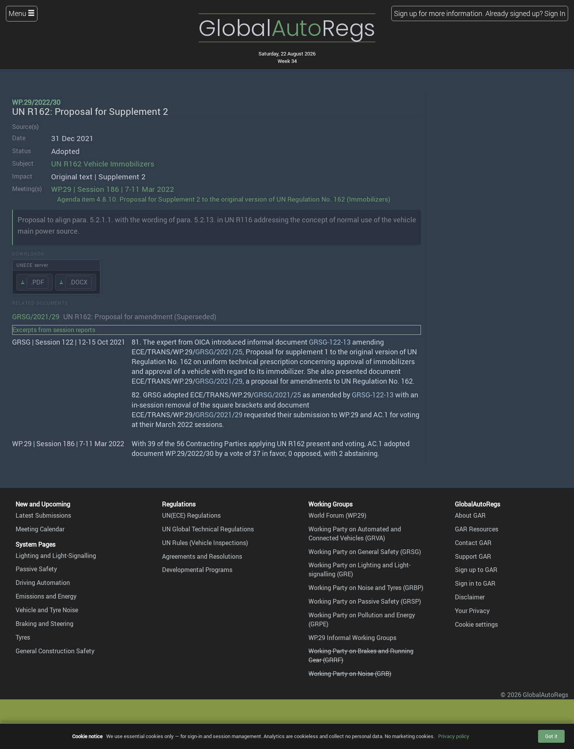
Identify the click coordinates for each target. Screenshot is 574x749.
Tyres (23, 637)
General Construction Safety (55, 651)
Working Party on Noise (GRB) (349, 673)
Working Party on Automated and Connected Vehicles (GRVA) (354, 533)
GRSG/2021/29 (35, 316)
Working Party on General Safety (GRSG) (364, 551)
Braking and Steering (44, 623)
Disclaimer (470, 597)
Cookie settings (476, 624)
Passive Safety (36, 569)
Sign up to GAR (476, 569)
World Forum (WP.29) (337, 515)
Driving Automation (43, 582)
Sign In (554, 13)
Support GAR (473, 556)
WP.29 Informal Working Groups (352, 637)
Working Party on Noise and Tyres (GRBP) (365, 587)
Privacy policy (453, 736)
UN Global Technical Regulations (208, 529)
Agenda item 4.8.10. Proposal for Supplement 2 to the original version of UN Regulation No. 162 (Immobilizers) (223, 199)
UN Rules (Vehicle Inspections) (205, 542)
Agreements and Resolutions (202, 556)
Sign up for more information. (439, 13)
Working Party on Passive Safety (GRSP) (364, 601)
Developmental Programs (197, 569)
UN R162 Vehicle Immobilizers (102, 164)
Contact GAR (473, 542)
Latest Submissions (43, 515)
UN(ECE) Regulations (191, 515)
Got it (551, 736)
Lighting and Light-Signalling (56, 555)
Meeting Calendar (40, 529)
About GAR (470, 515)
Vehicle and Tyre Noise (47, 610)
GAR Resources (476, 529)
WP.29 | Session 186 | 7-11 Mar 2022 (112, 189)
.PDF (37, 282)
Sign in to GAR (475, 583)
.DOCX (78, 282)
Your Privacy (472, 610)
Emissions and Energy (46, 596)
